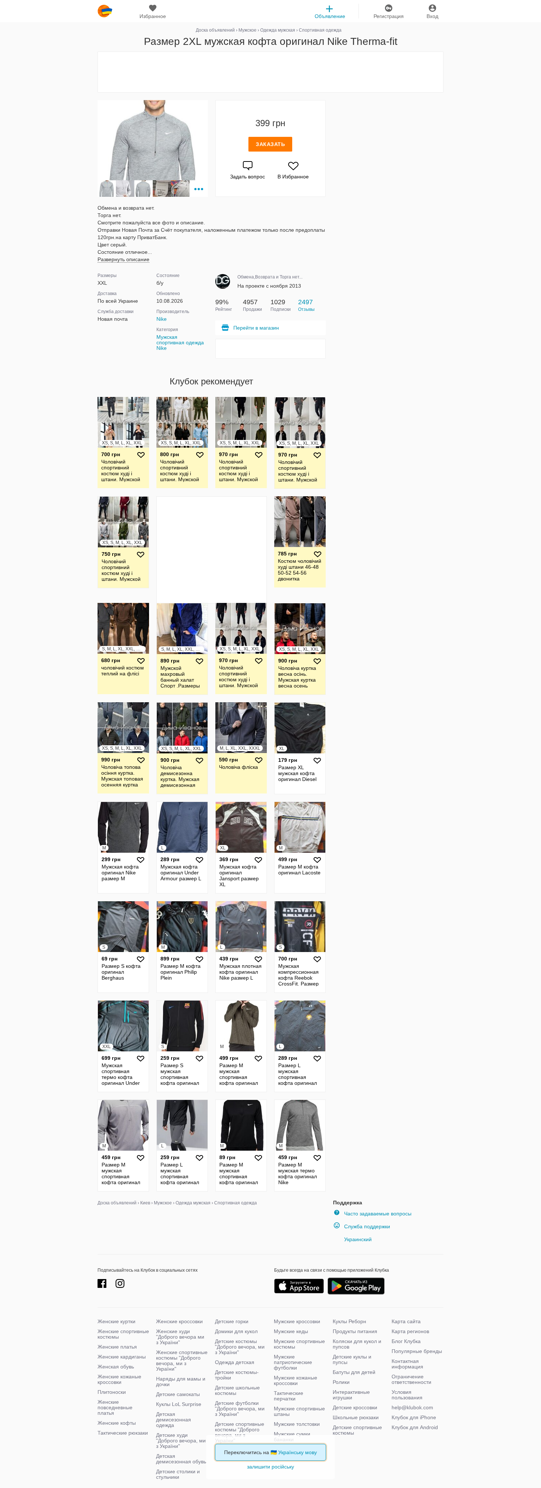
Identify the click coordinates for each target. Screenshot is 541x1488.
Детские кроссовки (355, 1407)
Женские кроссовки (179, 1321)
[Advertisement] (270, 72)
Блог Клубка (406, 1341)
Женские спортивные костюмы (123, 1334)
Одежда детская (234, 1362)
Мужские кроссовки (297, 1321)
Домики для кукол (236, 1331)
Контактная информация (407, 1364)
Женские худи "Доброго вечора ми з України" (180, 1336)
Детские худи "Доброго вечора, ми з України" (181, 1440)
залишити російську (270, 1467)
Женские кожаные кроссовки (119, 1379)
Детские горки (231, 1321)
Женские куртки (116, 1321)
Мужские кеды (291, 1331)
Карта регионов (410, 1331)
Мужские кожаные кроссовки (295, 1380)
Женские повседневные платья (115, 1407)
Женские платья (117, 1347)
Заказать (270, 144)
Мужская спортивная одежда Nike (180, 342)
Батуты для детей (354, 1372)
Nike (161, 319)
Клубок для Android (415, 1427)
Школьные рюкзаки (356, 1417)
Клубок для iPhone (414, 1417)
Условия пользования (407, 1394)
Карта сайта (406, 1321)
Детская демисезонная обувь (181, 1458)
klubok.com (105, 11)
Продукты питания (355, 1331)
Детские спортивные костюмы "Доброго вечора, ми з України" (239, 1432)
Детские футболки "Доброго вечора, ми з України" (240, 1408)
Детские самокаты (178, 1394)
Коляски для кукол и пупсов (357, 1344)
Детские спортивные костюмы (357, 1430)
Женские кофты (117, 1423)
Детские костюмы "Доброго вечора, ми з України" (240, 1346)
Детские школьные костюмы (237, 1390)
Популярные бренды (417, 1351)
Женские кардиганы (122, 1357)
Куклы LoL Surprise (178, 1404)
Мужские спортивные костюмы (299, 1344)
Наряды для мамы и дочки (180, 1381)
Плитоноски (112, 1392)
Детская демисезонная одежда (173, 1419)
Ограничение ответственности (411, 1379)
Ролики (341, 1382)
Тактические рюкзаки (123, 1433)
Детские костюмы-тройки (237, 1375)
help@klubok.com (412, 1407)
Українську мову (297, 1452)
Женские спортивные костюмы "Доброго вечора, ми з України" (182, 1360)
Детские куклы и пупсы (352, 1359)
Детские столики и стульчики (178, 1474)
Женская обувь (116, 1367)
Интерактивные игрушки (351, 1394)
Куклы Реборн (349, 1321)
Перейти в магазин (256, 328)
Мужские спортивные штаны (299, 1411)
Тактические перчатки (288, 1396)
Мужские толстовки (297, 1424)
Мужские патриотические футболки (293, 1362)
